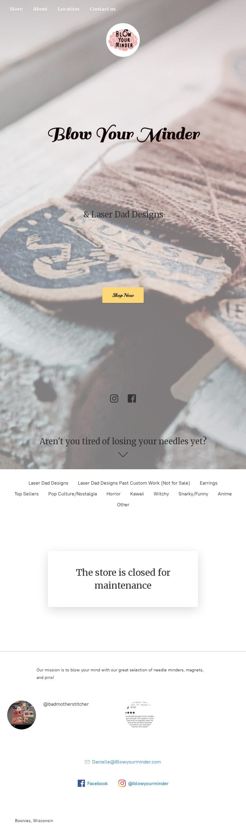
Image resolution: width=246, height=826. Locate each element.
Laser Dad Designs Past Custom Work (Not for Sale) (134, 483)
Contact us (103, 9)
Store (16, 9)
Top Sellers (26, 494)
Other (123, 504)
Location (69, 9)
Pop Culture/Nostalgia (72, 494)
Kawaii (137, 494)
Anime (225, 494)
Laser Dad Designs (48, 483)
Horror (113, 494)
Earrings (209, 483)
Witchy (161, 494)
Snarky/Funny (193, 494)
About (40, 9)
